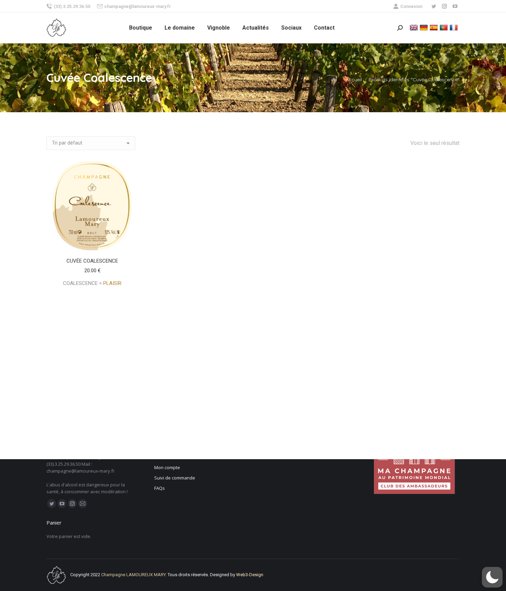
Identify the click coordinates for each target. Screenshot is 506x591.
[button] (129, 243)
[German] (425, 27)
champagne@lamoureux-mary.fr (137, 6)
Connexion (411, 6)
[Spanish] (435, 27)
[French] (455, 27)
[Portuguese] (445, 27)
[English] (415, 27)
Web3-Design (249, 574)
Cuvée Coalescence (92, 261)
